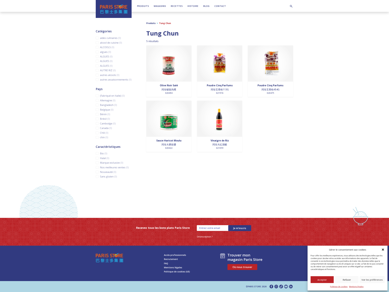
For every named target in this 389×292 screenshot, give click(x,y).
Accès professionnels (175, 255)
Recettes (177, 6)
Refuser (347, 279)
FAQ (166, 263)
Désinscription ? (205, 236)
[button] (382, 249)
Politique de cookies (339, 286)
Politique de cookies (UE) (177, 271)
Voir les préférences (372, 279)
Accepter (322, 279)
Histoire (193, 6)
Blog (206, 6)
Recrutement (171, 259)
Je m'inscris (239, 228)
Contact (220, 6)
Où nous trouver (242, 267)
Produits (143, 6)
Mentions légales (356, 286)
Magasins (160, 6)
